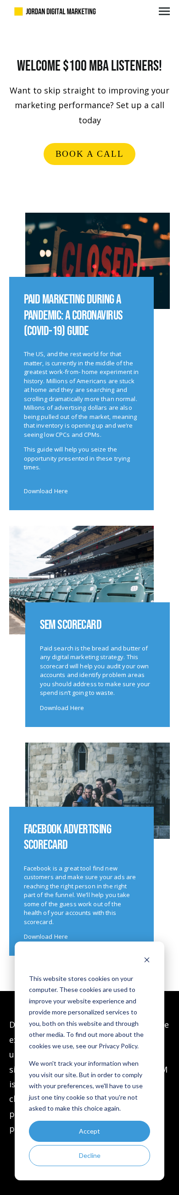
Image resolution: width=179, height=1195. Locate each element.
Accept (89, 1131)
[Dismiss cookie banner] (147, 961)
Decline (90, 1155)
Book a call (90, 154)
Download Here (46, 491)
